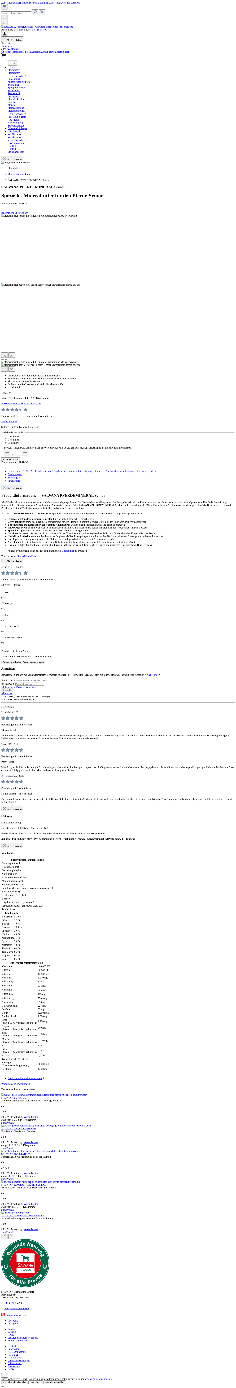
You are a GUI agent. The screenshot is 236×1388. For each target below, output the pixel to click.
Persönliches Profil (21, 51)
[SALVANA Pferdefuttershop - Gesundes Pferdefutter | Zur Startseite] (37, 26)
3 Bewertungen (9, 421)
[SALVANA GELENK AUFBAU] (46, 1125)
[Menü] (4, 6)
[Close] (2, 1386)
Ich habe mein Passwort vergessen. (19, 687)
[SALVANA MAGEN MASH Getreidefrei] (15, 1212)
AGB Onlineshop (17, 1351)
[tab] (82, 471)
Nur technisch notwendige (14, 1382)
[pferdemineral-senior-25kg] (39, 215)
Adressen (36, 51)
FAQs (11, 1369)
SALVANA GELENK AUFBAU (18, 1128)
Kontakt (12, 1346)
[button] (11, 67)
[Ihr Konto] (4, 33)
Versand (12, 1332)
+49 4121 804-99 (38, 29)
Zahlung (12, 1329)
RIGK (11, 1334)
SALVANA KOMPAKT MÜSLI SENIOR (23, 1184)
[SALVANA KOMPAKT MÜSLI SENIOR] (40, 1181)
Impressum (13, 1349)
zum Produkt (7, 1122)
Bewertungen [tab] (15, 474)
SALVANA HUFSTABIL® (15, 1153)
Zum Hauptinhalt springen (15, 2)
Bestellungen (63, 51)
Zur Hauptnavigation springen (64, 2)
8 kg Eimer (13, 439)
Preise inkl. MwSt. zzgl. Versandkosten (21, 403)
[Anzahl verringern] (7, 452)
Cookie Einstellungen (19, 1360)
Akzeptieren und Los (55, 1382)
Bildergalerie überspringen (14, 212)
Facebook (13, 1320)
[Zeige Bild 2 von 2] (5, 359)
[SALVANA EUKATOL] (44, 1094)
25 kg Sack (13, 442)
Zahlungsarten (48, 51)
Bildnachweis (15, 1363)
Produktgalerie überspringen (15, 1083)
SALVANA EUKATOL (13, 1097)
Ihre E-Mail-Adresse (12, 680)
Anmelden (6, 46)
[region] (118, 293)
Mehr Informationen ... (100, 1379)
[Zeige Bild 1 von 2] (2, 359)
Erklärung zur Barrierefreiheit (23, 1337)
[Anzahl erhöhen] (25, 452)
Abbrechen (7, 693)
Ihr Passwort (8, 683)
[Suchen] (35, 12)
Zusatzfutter (68, 550)
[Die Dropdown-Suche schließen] (42, 12)
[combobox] (16, 13)
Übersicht (6, 51)
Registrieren (12, 49)
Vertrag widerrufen (17, 1340)
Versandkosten (31, 1117)
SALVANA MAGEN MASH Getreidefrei (22, 1215)
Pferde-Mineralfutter (27, 556)
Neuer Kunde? (152, 674)
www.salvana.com (16, 1315)
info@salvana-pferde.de (16, 1308)
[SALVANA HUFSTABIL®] (40, 1151)
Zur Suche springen (39, 2)
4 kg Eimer (13, 436)
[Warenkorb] (3, 56)
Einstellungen (36, 1382)
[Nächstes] (11, 355)
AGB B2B (13, 1354)
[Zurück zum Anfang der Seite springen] (4, 1375)
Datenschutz (14, 1366)
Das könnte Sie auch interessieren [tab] (25, 1078)
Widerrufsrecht (15, 1357)
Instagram (13, 1323)
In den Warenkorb (11, 459)
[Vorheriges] (4, 355)
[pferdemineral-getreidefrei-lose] (40, 284)
